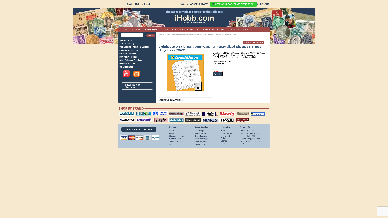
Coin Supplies (201, 136)
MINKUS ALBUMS (207, 118)
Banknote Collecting (128, 57)
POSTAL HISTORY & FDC (214, 29)
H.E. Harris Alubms (191, 112)
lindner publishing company (142, 113)
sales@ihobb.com (253, 139)
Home (160, 34)
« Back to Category (253, 42)
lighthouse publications (254, 113)
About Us (173, 131)
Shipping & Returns (225, 137)
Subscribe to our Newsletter (133, 86)
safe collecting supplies (157, 113)
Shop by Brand (125, 40)
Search (224, 141)
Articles (224, 144)
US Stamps (199, 131)
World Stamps (201, 133)
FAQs (171, 133)
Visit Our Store (175, 139)
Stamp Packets (201, 144)
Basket (223, 131)
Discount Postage (127, 64)
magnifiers (122, 118)
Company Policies (176, 136)
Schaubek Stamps (174, 118)
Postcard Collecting (127, 54)
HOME (124, 29)
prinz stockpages (207, 112)
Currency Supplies (202, 139)
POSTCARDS (151, 29)
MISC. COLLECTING (240, 29)
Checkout (263, 4)
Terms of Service (176, 141)
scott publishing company (124, 113)
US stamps (237, 112)
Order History (199, 4)
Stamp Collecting (126, 44)
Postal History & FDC (128, 50)
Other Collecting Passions (130, 60)
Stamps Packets (190, 118)
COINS (165, 29)
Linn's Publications (224, 112)
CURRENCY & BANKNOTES (185, 29)
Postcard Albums (202, 141)
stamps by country (240, 118)
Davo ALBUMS (222, 118)
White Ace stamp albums (158, 119)
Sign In (184, 4)
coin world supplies (175, 112)
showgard (139, 118)
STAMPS (136, 29)
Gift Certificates (126, 67)
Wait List (217, 74)
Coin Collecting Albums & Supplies (134, 47)
